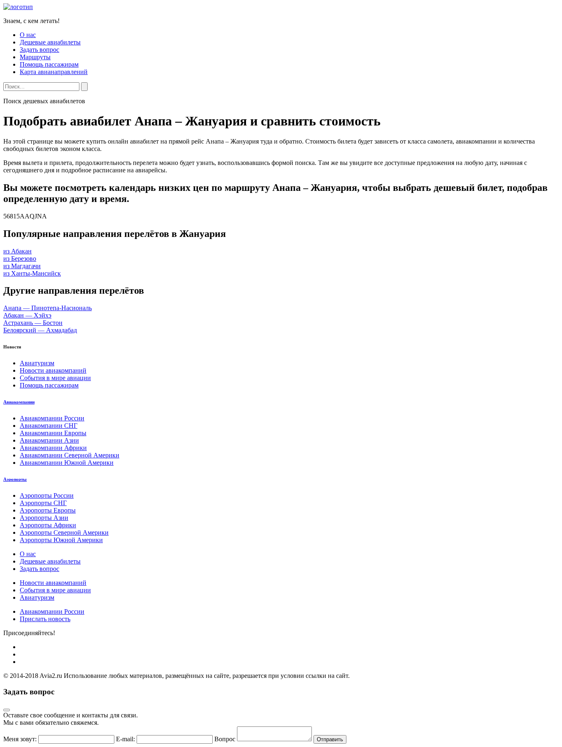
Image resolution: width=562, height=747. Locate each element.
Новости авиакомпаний (53, 370)
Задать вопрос (39, 49)
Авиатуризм (37, 363)
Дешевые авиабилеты (50, 42)
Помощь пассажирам (49, 64)
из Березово (19, 258)
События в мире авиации (55, 377)
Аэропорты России (47, 495)
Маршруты (35, 56)
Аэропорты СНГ (43, 502)
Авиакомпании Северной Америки (69, 455)
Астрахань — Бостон (33, 322)
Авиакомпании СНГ (48, 425)
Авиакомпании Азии (49, 440)
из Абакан (17, 251)
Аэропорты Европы (48, 510)
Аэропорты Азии (44, 517)
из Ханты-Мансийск (32, 273)
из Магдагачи (22, 265)
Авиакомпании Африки (53, 447)
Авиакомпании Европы (53, 432)
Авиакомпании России (52, 418)
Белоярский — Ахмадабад (40, 330)
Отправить (330, 739)
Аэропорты (15, 479)
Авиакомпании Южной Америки (67, 462)
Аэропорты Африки (48, 525)
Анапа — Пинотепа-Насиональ (47, 307)
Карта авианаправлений (54, 71)
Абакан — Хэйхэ (27, 315)
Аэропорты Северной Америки (64, 532)
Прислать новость (45, 618)
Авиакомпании (19, 401)
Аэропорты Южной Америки (61, 539)
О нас (28, 34)
